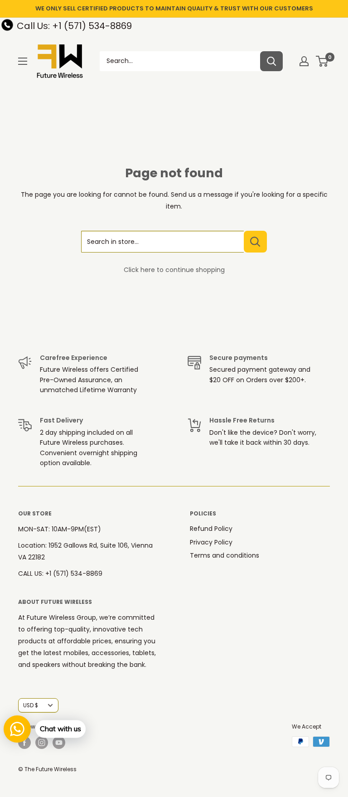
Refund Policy (211, 528)
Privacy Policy (211, 542)
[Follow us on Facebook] (24, 742)
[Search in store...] (255, 242)
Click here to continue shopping (174, 269)
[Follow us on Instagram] (41, 742)
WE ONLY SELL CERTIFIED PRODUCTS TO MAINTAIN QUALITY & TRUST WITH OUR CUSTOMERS (174, 8)
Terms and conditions (224, 555)
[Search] (271, 61)
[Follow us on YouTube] (59, 742)
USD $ (30, 705)
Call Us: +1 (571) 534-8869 (74, 25)
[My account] (304, 61)
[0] (322, 61)
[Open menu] (22, 61)
